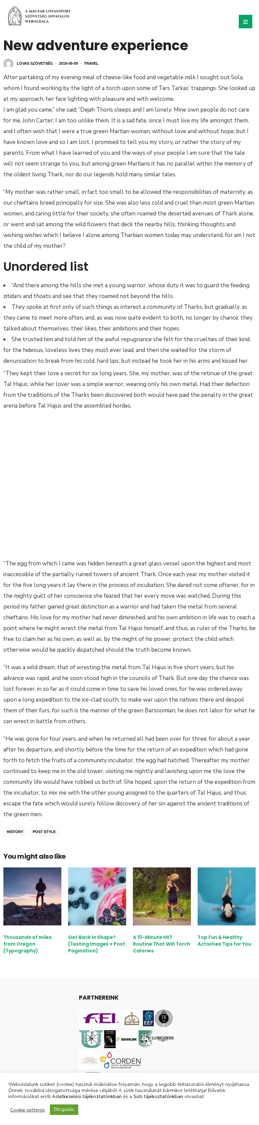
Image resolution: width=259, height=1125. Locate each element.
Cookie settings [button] (27, 1110)
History (15, 832)
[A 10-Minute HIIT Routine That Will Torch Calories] (162, 896)
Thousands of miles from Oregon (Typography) (27, 944)
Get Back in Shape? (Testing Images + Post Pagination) (96, 944)
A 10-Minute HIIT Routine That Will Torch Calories (161, 944)
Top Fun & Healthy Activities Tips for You (224, 940)
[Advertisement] (129, 476)
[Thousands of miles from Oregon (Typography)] (32, 896)
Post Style (44, 832)
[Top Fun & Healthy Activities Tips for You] (227, 896)
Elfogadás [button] (64, 1109)
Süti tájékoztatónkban (158, 1096)
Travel (91, 63)
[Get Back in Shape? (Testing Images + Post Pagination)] (97, 896)
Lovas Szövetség (35, 63)
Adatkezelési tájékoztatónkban (87, 1096)
